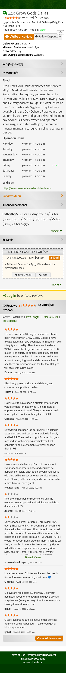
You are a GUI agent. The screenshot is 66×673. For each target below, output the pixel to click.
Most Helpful (10, 320)
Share (44, 274)
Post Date (17, 317)
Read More (33, 557)
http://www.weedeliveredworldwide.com (27, 188)
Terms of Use (17, 655)
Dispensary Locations (33, 658)
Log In (11, 295)
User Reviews (50, 317)
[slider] (14, 17)
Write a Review (20, 36)
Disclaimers (49, 655)
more (55, 231)
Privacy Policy (34, 655)
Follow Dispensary (49, 36)
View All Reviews (49, 638)
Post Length (32, 317)
